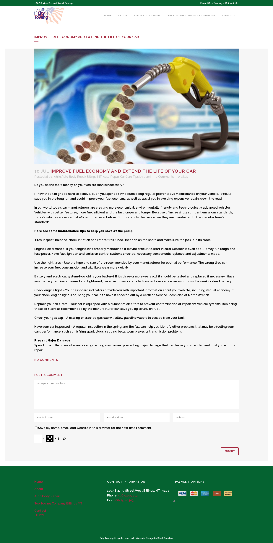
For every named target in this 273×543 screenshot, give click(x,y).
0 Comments (165, 176)
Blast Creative (165, 538)
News (40, 515)
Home (38, 481)
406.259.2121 (231, 3)
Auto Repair (111, 176)
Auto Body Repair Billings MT (81, 176)
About (38, 489)
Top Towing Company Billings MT (58, 503)
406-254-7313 (128, 495)
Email (203, 3)
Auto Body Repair (47, 496)
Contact (40, 510)
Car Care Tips (129, 176)
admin (148, 176)
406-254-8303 (123, 500)
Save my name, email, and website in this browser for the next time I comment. (95, 428)
